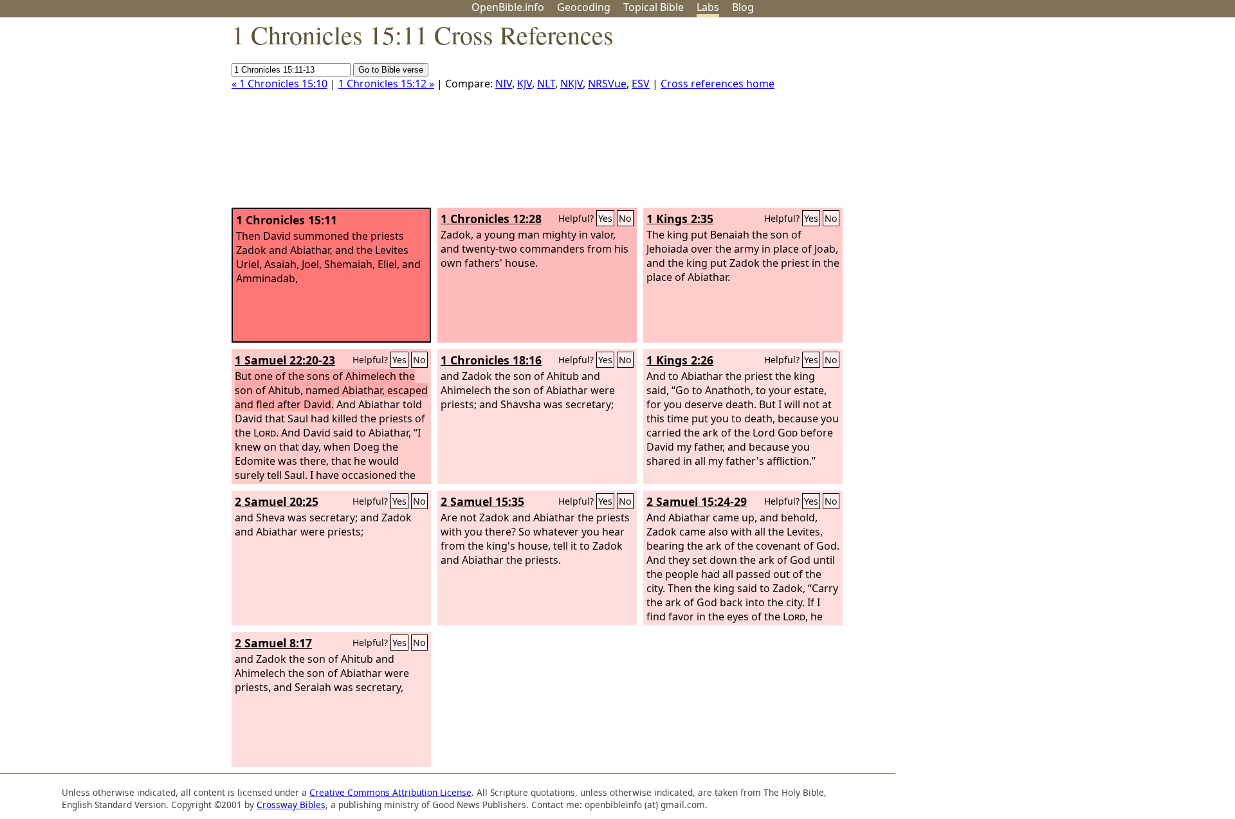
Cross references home (717, 83)
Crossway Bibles (291, 804)
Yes (605, 218)
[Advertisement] (1105, 118)
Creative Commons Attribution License (390, 792)
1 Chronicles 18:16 (491, 360)
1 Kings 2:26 (679, 360)
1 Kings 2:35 (679, 218)
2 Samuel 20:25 (276, 501)
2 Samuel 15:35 (482, 501)
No (625, 218)
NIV (503, 83)
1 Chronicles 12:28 (491, 218)
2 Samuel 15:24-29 (696, 501)
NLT (546, 83)
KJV (524, 83)
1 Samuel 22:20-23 (285, 360)
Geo (583, 7)
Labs (708, 7)
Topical (653, 7)
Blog (743, 7)
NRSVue (607, 83)
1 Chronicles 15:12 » (386, 83)
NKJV (571, 83)
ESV (641, 83)
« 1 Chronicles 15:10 (279, 83)
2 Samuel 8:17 (273, 643)
